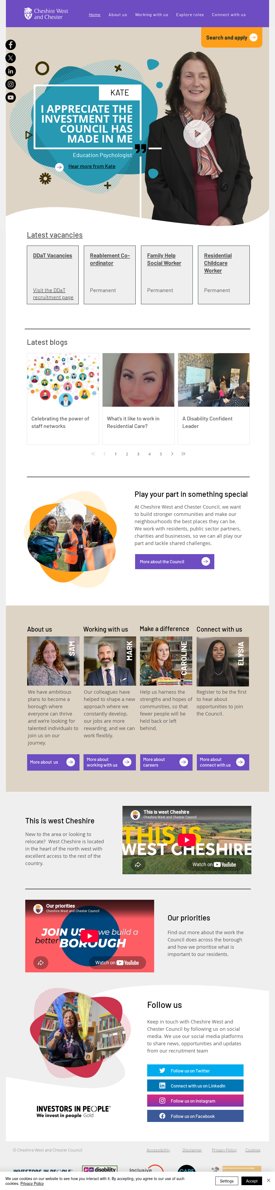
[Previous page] (104, 454)
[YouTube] (10, 97)
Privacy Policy (32, 1183)
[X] (10, 58)
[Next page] (172, 454)
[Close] (268, 1181)
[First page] (93, 454)
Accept (252, 1181)
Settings (227, 1181)
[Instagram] (10, 84)
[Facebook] (10, 45)
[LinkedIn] (10, 71)
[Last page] (183, 454)
